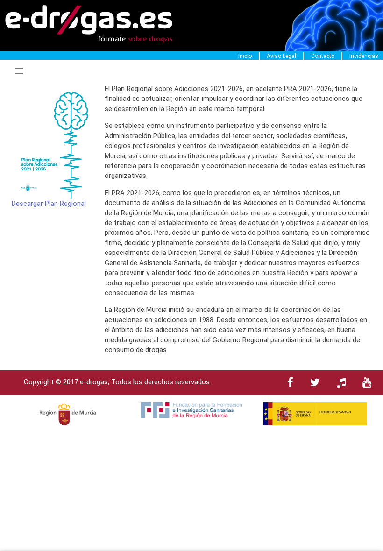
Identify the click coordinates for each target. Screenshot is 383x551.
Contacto (322, 56)
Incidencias (363, 56)
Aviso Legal (281, 56)
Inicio (245, 56)
